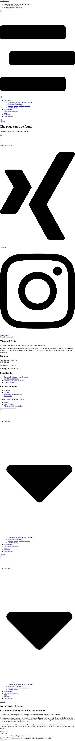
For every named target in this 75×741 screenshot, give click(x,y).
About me (7, 114)
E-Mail (2, 734)
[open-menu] (1, 97)
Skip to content (4, 1)
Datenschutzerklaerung (19, 738)
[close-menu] (1, 120)
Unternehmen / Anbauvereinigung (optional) (14, 736)
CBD (5, 113)
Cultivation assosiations (11, 111)
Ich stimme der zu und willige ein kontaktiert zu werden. (27, 738)
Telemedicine (8, 109)
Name (2, 732)
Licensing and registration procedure (19, 106)
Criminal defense (13, 107)
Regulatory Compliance (15, 104)
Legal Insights (8, 116)
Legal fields (7, 100)
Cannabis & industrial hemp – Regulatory (20, 102)
